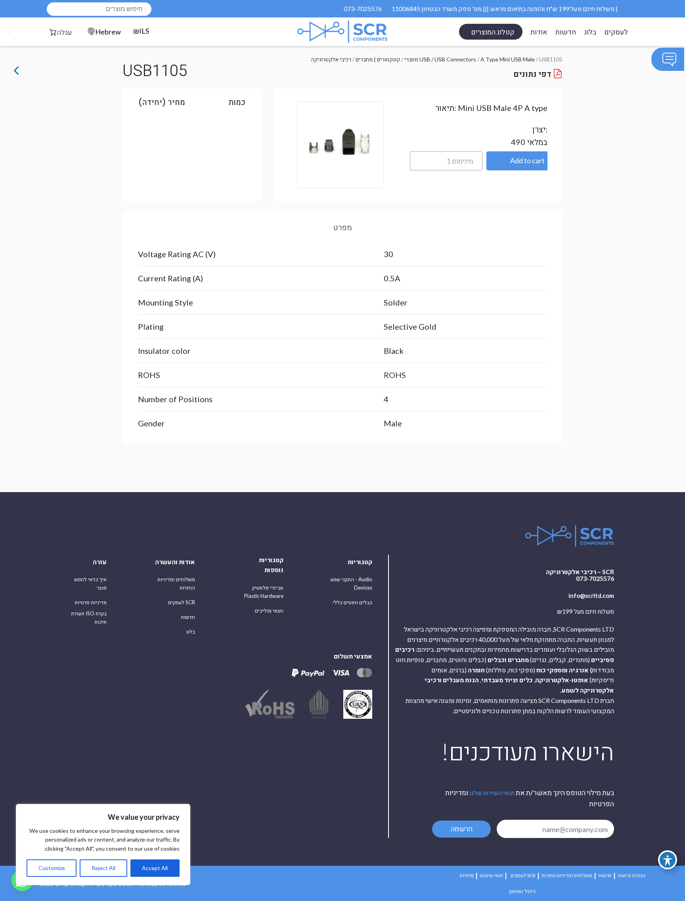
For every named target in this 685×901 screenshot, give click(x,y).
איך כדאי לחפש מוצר (90, 583)
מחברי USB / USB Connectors (440, 59)
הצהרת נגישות (632, 875)
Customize (51, 868)
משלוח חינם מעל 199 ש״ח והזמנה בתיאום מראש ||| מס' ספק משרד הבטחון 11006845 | (505, 8)
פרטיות (466, 875)
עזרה (100, 561)
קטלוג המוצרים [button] (493, 31)
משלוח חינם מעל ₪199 (585, 611)
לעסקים (616, 31)
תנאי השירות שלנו (492, 792)
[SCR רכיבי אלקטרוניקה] (342, 32)
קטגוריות (360, 561)
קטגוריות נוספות (271, 565)
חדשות (565, 31)
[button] (516, 160)
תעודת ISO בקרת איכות (89, 617)
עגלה (64, 32)
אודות (538, 31)
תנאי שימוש (491, 875)
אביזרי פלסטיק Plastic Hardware (263, 591)
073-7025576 (363, 8)
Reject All (103, 868)
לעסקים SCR (181, 602)
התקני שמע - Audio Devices (351, 583)
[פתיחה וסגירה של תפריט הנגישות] (667, 859)
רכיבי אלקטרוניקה (331, 59)
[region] (103, 844)
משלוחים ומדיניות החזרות (176, 583)
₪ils (141, 31)
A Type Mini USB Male (507, 59)
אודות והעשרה (175, 561)
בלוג (590, 31)
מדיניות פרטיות (91, 602)
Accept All (155, 868)
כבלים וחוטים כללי (352, 602)
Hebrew (108, 31)
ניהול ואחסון (522, 891)
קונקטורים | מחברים (378, 59)
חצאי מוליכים (269, 610)
